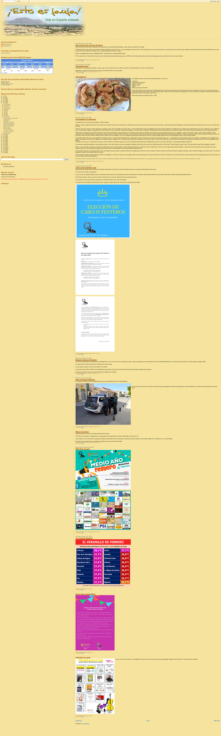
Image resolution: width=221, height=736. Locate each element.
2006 (4, 152)
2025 (4, 96)
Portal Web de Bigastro (8, 166)
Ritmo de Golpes (82, 432)
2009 (4, 148)
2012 (4, 144)
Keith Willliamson (7, 45)
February (6, 117)
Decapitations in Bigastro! (86, 119)
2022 (4, 100)
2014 (4, 141)
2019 (4, 134)
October (5, 106)
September (6, 108)
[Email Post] (82, 60)
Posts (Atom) (86, 723)
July (5, 110)
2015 (4, 140)
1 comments (78, 354)
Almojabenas (81, 77)
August (5, 109)
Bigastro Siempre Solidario (86, 360)
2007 (4, 151)
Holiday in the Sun (5, 81)
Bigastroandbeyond (7, 44)
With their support (83, 449)
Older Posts (217, 720)
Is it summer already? (84, 538)
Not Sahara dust (82, 66)
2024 (4, 97)
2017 (4, 137)
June (5, 111)
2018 (4, 136)
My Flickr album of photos (7, 83)
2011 (4, 145)
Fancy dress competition (85, 594)
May (5, 113)
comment (98, 59)
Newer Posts (79, 720)
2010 (4, 147)
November (6, 105)
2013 (4, 143)
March (5, 115)
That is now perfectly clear (86, 168)
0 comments (78, 60)
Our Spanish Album (5, 84)
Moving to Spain (5, 82)
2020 (4, 102)
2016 (4, 138)
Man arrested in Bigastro (85, 380)
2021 (4, 101)
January (5, 133)
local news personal (100, 161)
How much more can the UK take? (89, 45)
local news (98, 71)
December (6, 104)
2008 (4, 149)
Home (147, 720)
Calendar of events (83, 657)
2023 (4, 98)
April (5, 114)
